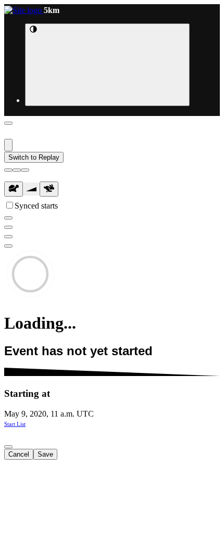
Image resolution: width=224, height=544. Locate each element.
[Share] (8, 246)
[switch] (9, 205)
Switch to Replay (33, 157)
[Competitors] (8, 217)
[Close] (8, 123)
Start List (15, 424)
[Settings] (8, 236)
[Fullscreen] (8, 227)
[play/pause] (17, 170)
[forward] (25, 170)
